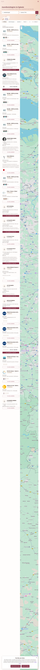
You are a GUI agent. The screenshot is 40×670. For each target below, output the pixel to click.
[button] (23, 353)
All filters (4, 21)
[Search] (36, 12)
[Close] (36, 657)
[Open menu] (38, 1)
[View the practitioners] (10, 170)
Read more (16, 150)
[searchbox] (10, 12)
